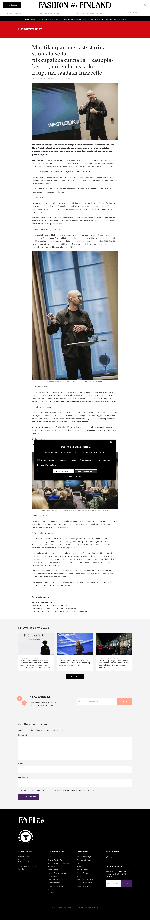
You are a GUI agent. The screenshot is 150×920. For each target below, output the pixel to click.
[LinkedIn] (111, 857)
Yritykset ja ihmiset (84, 860)
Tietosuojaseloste (53, 883)
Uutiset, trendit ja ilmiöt (48, 13)
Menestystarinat (30, 29)
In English (50, 889)
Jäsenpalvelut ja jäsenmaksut (58, 863)
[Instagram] (107, 857)
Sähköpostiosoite (25, 777)
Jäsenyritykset (52, 870)
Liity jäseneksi (12, 5)
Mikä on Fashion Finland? (56, 860)
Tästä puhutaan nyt (84, 857)
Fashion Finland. (62, 907)
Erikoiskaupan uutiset (85, 883)
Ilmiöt (79, 863)
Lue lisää (80, 455)
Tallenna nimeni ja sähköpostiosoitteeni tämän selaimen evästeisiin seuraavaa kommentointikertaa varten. (59, 790)
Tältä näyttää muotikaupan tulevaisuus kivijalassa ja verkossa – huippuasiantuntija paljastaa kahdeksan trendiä (75, 663)
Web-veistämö (82, 907)
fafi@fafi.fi (22, 869)
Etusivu (50, 857)
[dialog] (75, 460)
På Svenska (51, 892)
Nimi (20, 764)
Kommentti (23, 735)
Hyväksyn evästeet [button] (63, 471)
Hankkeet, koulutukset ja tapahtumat (92, 13)
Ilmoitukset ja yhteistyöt (85, 879)
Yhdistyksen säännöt (55, 886)
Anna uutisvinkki (53, 879)
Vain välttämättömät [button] (86, 471)
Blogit (79, 876)
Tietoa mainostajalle (134, 13)
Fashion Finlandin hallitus (56, 873)
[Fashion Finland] (75, 5)
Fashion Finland (14, 13)
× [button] (113, 442)
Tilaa (124, 701)
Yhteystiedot (52, 876)
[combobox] (111, 442)
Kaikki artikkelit (75, 676)
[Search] (145, 5)
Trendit (79, 866)
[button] (75, 476)
